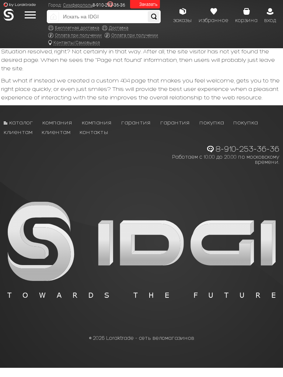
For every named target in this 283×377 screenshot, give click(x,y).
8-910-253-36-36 (247, 149)
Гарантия (136, 122)
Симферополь (77, 5)
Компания (57, 122)
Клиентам (18, 131)
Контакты (94, 131)
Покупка (211, 122)
